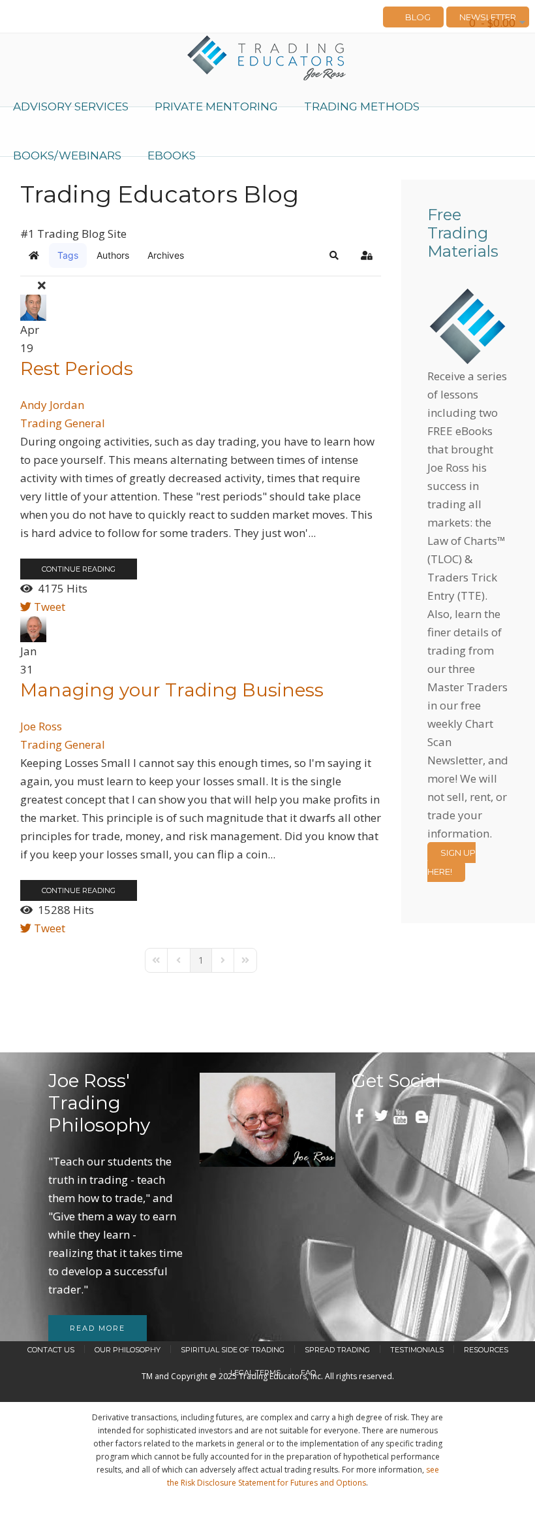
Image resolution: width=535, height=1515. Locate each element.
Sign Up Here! (451, 862)
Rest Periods (76, 368)
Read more (97, 1328)
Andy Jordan (52, 404)
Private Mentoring (216, 106)
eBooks (171, 155)
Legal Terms (255, 1372)
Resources (486, 1349)
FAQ (308, 1372)
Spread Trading (337, 1349)
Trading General (62, 423)
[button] (334, 255)
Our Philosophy (127, 1349)
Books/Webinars (67, 155)
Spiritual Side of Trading (232, 1349)
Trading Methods (362, 106)
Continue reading (78, 569)
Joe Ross (41, 726)
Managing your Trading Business (172, 690)
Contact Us (50, 1349)
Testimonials (417, 1349)
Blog (418, 17)
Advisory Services (71, 106)
